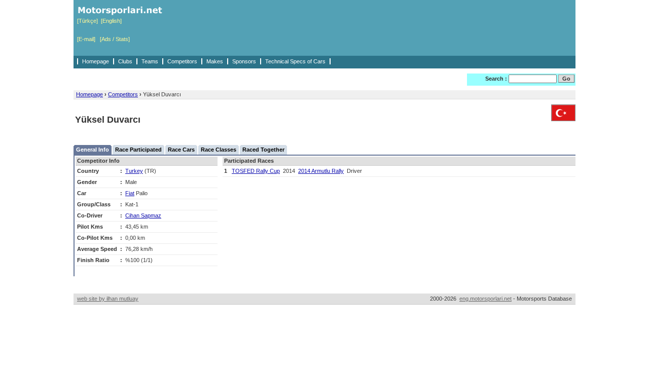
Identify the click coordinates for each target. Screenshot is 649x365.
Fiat (129, 193)
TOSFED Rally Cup (256, 171)
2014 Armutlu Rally (321, 171)
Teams (149, 61)
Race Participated (138, 150)
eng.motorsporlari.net (485, 299)
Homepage (95, 61)
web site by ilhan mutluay (107, 299)
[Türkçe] (87, 21)
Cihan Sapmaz (143, 215)
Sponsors (244, 61)
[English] (111, 21)
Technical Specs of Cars (295, 61)
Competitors (182, 61)
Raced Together (263, 150)
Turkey (134, 171)
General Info (92, 150)
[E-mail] (86, 39)
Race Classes (218, 150)
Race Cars (181, 150)
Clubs (125, 61)
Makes (214, 61)
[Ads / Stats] (115, 39)
